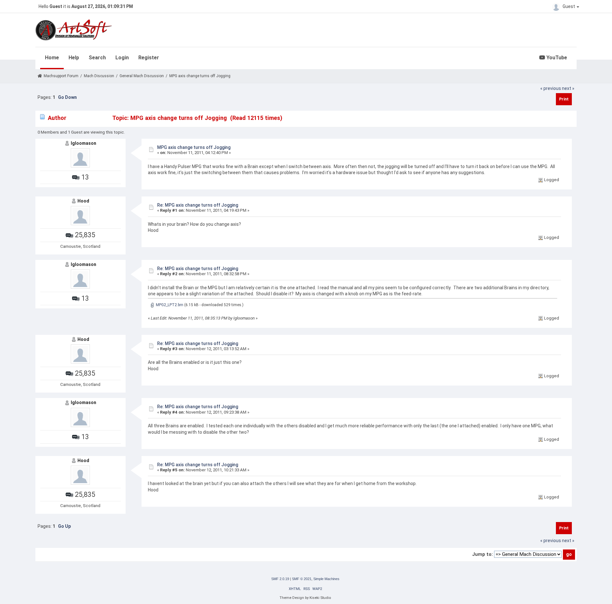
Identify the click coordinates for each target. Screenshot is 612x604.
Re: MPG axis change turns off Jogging (197, 205)
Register (148, 58)
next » (568, 88)
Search (97, 58)
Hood (83, 200)
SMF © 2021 (301, 579)
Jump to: (482, 554)
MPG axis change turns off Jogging (193, 147)
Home (52, 58)
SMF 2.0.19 (280, 579)
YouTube (556, 58)
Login (122, 58)
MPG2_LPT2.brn (169, 305)
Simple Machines (326, 579)
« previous (550, 88)
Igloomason (83, 143)
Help (74, 58)
